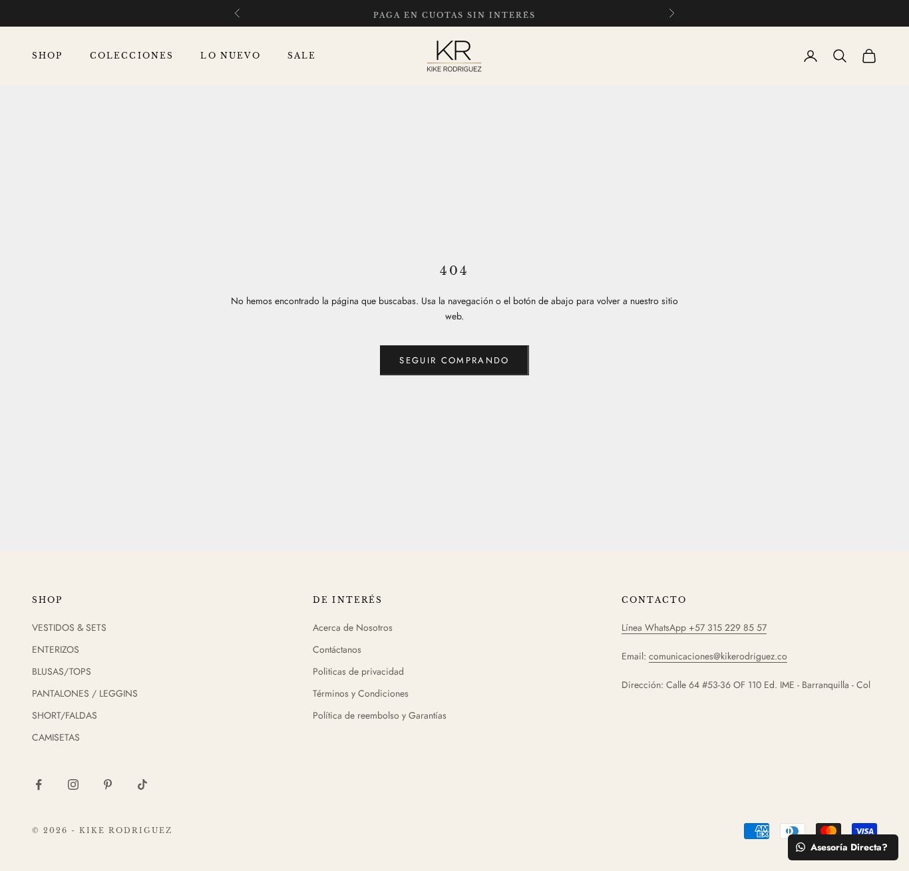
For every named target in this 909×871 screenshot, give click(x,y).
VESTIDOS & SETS (69, 627)
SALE (302, 56)
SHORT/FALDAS (64, 715)
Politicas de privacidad (358, 671)
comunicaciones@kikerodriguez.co (718, 656)
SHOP (47, 56)
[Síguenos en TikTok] (142, 784)
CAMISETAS (56, 737)
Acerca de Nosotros (353, 627)
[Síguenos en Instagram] (73, 784)
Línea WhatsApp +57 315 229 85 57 (694, 627)
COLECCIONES (132, 56)
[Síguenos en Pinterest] (107, 784)
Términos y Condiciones (361, 693)
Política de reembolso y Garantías (380, 715)
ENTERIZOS (55, 649)
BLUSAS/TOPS (61, 671)
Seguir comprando (454, 360)
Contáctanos (337, 649)
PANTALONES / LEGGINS (85, 693)
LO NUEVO (230, 56)
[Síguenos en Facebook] (38, 784)
